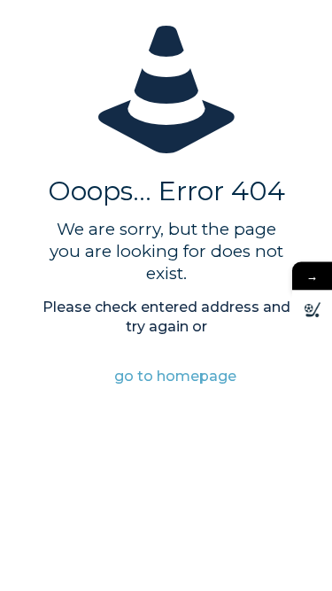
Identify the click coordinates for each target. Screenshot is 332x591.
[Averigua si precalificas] (312, 310)
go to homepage (175, 376)
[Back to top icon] (295, 554)
